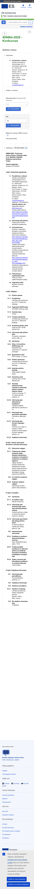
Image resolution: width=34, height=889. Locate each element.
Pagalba (4, 770)
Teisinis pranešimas (8, 795)
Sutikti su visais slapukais (16, 879)
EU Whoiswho (6, 834)
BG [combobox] (8, 121)
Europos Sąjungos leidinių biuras (13, 757)
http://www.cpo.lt (17, 208)
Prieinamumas (6, 802)
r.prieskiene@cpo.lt (17, 85)
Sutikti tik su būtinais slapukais (18, 884)
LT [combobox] (8, 104)
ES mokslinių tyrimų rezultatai (11, 831)
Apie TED (5, 811)
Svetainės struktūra (8, 815)
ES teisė (4, 824)
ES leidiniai (5, 838)
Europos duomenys (8, 827)
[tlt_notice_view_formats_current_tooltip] (26, 148)
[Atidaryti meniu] (4, 33)
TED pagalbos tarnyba (9, 774)
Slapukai (4, 798)
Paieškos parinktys (26, 26)
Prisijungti (23, 7)
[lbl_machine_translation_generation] (7, 135)
